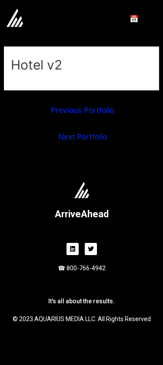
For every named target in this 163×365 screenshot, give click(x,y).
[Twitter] (91, 249)
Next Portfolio (82, 136)
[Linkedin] (73, 249)
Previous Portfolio (82, 110)
